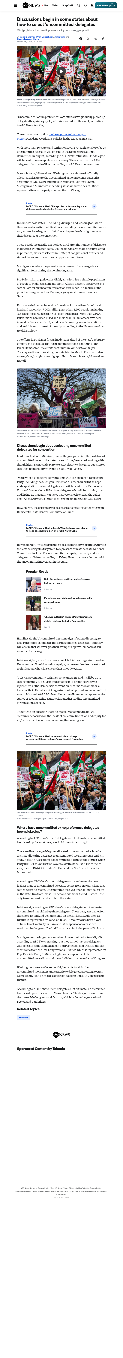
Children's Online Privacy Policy (88, 1188)
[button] (15, 5)
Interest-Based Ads (23, 1191)
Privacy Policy (43, 1188)
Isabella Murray (27, 36)
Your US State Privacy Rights (62, 1188)
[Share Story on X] (88, 38)
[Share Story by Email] (96, 38)
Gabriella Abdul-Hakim (28, 38)
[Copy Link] (103, 38)
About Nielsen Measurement (44, 1191)
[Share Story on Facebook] (81, 38)
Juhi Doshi (59, 36)
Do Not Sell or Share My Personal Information (87, 1191)
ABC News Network (29, 1188)
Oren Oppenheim (44, 36)
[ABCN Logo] (31, 5)
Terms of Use (62, 1191)
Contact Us (61, 1194)
